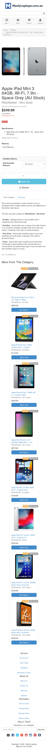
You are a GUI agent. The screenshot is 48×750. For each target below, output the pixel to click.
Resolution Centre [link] (24, 672)
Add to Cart (24, 357)
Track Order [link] (24, 663)
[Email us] (8, 735)
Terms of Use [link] (24, 703)
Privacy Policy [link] (24, 708)
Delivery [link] (24, 695)
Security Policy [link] (24, 713)
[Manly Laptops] (24, 4)
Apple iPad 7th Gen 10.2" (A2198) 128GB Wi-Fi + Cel (21, 441)
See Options (24, 310)
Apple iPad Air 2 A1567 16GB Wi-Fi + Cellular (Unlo (22, 488)
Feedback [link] (24, 668)
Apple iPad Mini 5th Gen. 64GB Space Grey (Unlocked (23, 631)
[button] (24, 187)
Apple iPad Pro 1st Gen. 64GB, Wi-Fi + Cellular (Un (23, 536)
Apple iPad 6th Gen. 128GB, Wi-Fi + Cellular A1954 (23, 393)
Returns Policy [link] (24, 718)
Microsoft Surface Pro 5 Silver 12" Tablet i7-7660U (22, 298)
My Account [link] (24, 658)
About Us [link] (24, 681)
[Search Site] (44, 13)
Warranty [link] (24, 690)
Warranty (21, 197)
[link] (13, 735)
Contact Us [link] (24, 685)
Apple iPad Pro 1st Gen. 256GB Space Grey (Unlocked (23, 583)
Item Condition (9, 197)
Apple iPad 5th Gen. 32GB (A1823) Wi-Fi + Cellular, (21, 346)
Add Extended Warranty (8, 164)
